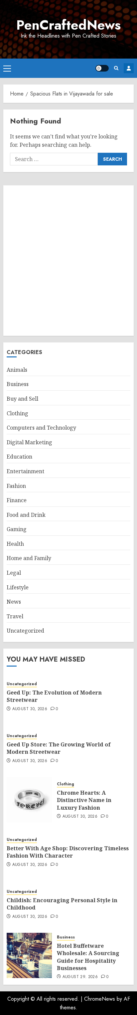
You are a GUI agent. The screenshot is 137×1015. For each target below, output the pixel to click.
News (14, 601)
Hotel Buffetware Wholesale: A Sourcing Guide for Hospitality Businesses (88, 957)
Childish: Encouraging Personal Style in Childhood (62, 904)
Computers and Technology (41, 427)
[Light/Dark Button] (102, 68)
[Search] (116, 68)
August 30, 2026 (29, 709)
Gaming (17, 529)
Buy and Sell (22, 398)
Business (18, 384)
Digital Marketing (29, 442)
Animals (17, 369)
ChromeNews (99, 999)
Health (15, 543)
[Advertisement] (68, 260)
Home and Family (29, 558)
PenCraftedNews (68, 25)
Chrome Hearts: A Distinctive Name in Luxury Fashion (84, 800)
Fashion (16, 486)
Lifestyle (18, 587)
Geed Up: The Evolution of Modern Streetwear (54, 696)
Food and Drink (26, 514)
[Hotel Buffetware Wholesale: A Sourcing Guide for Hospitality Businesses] (29, 955)
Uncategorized (25, 630)
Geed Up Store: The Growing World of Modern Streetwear (59, 748)
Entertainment (25, 471)
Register (129, 68)
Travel (15, 616)
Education (19, 456)
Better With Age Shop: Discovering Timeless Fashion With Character (68, 852)
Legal (14, 572)
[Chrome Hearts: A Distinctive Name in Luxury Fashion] (29, 799)
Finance (17, 500)
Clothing (17, 413)
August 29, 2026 (80, 977)
